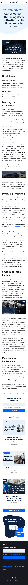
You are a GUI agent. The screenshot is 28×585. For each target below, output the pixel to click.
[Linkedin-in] (15, 578)
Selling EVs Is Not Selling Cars (14, 469)
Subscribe (14, 410)
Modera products (18, 9)
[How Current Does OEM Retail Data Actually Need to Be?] (14, 427)
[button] (4, 393)
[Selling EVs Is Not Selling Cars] (14, 458)
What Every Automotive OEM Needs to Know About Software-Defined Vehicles (14, 498)
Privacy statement (19, 568)
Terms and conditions (20, 566)
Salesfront (14, 10)
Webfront (4, 369)
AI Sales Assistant (7, 566)
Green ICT (5, 568)
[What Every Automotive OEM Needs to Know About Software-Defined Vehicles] (14, 486)
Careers (5, 569)
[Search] (26, 2)
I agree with (13, 407)
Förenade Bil (5, 200)
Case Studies (7, 9)
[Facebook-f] (12, 578)
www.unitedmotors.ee (14, 226)
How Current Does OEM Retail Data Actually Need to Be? (14, 440)
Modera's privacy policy (16, 407)
